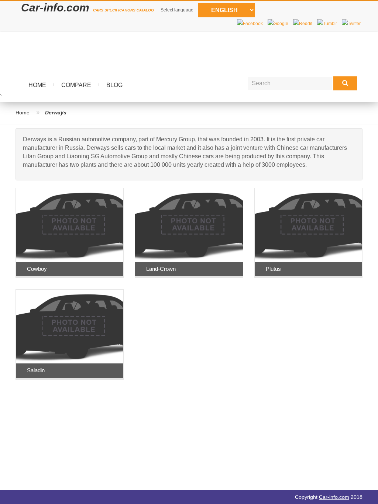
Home (37, 85)
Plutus (273, 269)
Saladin (36, 370)
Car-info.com (334, 497)
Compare (76, 85)
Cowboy (37, 269)
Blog (114, 85)
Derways (55, 112)
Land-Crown (161, 269)
